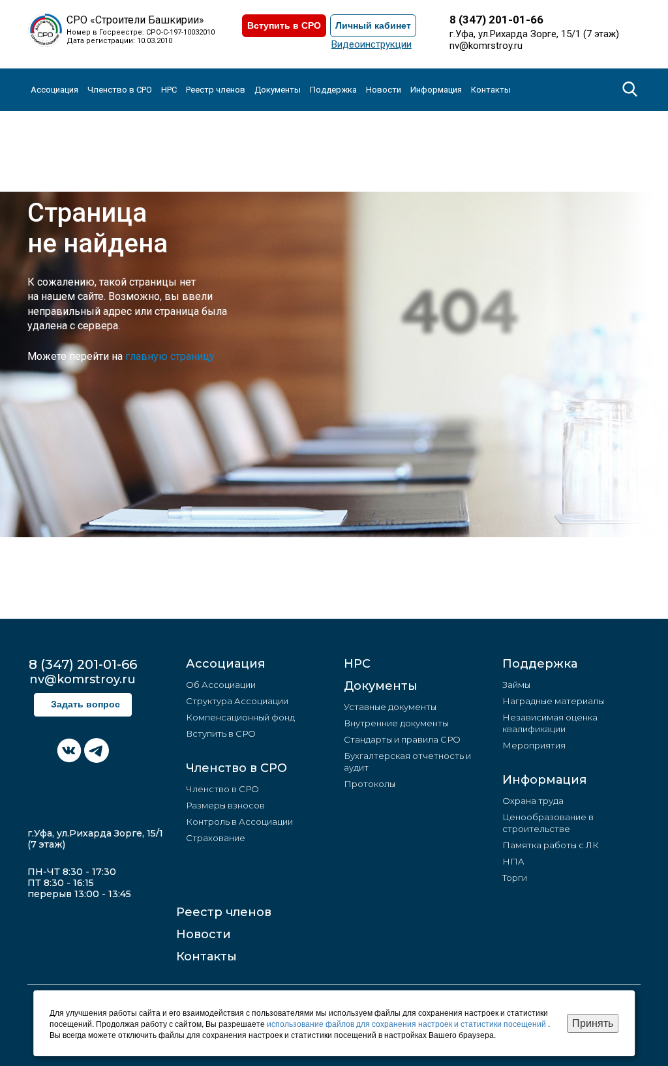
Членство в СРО (236, 768)
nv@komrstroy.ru (486, 46)
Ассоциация (225, 664)
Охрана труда (533, 800)
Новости (203, 934)
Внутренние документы (396, 723)
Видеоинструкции (371, 44)
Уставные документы (390, 707)
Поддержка (539, 664)
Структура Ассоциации (237, 701)
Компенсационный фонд (240, 717)
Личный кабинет (373, 26)
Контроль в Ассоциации (239, 821)
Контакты (491, 90)
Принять (592, 1022)
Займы (516, 684)
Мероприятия (534, 745)
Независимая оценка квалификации (550, 723)
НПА (513, 861)
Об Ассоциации (221, 684)
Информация (544, 780)
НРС (169, 90)
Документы (381, 686)
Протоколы (369, 783)
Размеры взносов (225, 805)
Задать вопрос (85, 704)
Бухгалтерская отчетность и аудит (407, 761)
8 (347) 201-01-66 (496, 19)
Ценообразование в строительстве (548, 823)
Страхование (215, 838)
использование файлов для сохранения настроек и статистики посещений (407, 1023)
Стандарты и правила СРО (402, 739)
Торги (514, 877)
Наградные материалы (553, 701)
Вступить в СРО (284, 26)
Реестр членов (215, 90)
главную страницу (170, 356)
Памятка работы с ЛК (550, 845)
